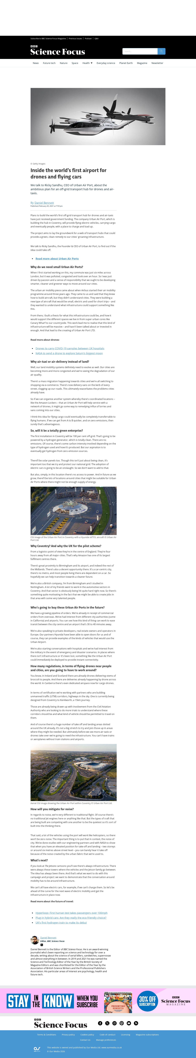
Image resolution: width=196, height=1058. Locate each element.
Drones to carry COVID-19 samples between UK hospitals (70, 348)
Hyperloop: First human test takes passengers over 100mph (71, 913)
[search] (161, 51)
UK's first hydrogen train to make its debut (61, 922)
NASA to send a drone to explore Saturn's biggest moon (69, 353)
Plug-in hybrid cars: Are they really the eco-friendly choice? (71, 917)
